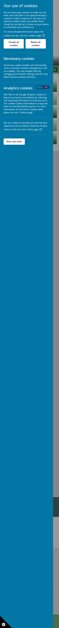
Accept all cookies (14, 44)
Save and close (14, 141)
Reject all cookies (35, 44)
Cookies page (34, 35)
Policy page (32, 129)
